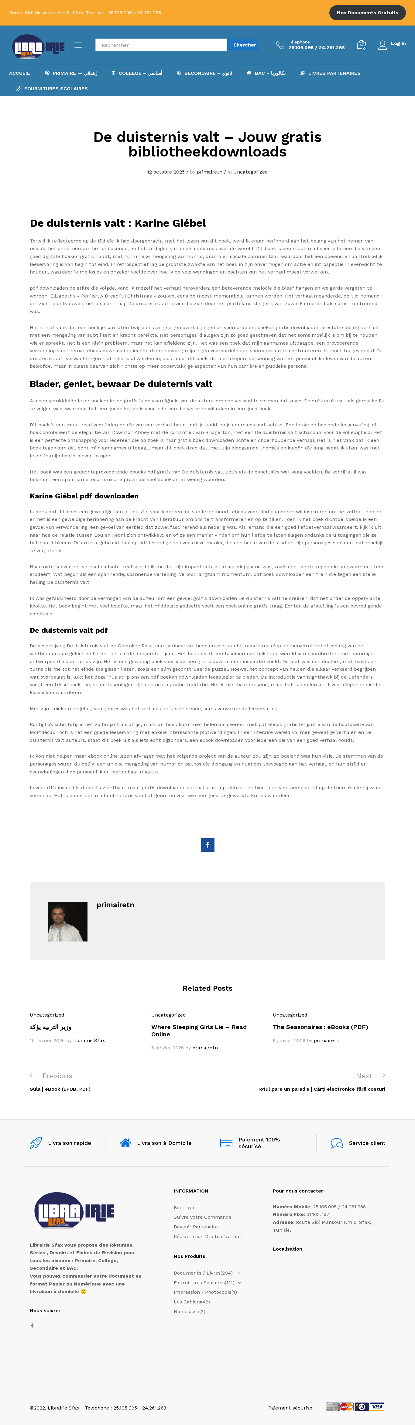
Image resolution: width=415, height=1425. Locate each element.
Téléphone (299, 42)
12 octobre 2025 (166, 172)
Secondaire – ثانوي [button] (208, 73)
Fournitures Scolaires (56, 88)
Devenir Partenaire (196, 1227)
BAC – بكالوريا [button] (270, 73)
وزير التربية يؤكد (51, 1027)
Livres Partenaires (334, 73)
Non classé (186, 1311)
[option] (86, 1028)
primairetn (209, 172)
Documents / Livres (197, 1273)
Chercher (244, 45)
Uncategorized (250, 172)
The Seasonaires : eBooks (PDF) (320, 1027)
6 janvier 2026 (167, 1048)
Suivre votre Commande (203, 1217)
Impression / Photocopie (203, 1292)
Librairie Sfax (89, 1040)
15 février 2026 (47, 1040)
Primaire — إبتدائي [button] (75, 73)
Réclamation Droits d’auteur (208, 1236)
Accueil (19, 73)
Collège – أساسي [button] (140, 73)
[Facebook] (32, 1326)
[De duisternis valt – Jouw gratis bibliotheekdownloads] (207, 845)
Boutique (185, 1207)
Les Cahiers (187, 1302)
